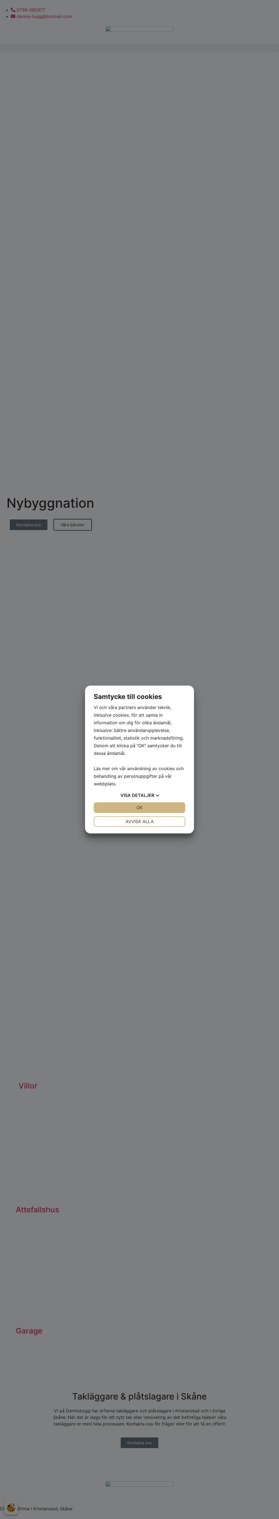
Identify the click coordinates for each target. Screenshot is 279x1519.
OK (139, 807)
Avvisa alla (140, 821)
